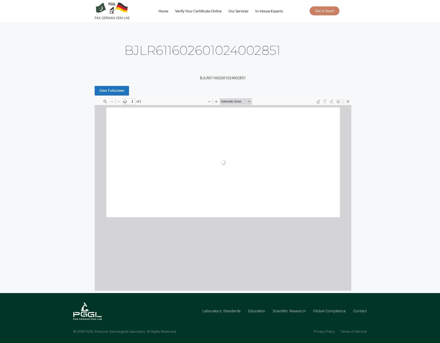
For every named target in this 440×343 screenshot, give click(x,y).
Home (163, 11)
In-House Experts (269, 11)
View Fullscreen (111, 90)
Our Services (238, 11)
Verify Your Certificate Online (198, 11)
